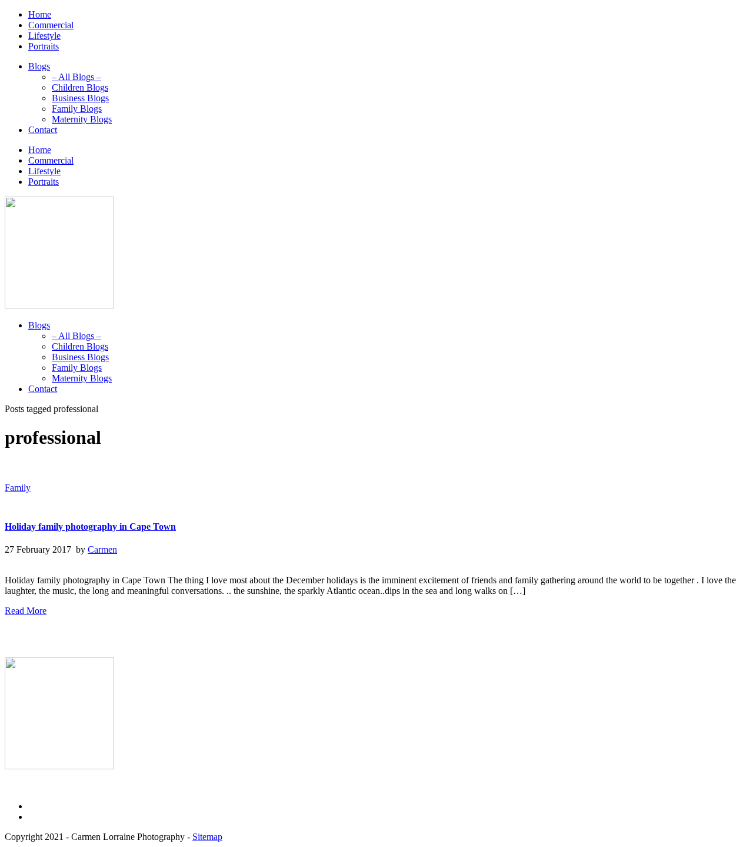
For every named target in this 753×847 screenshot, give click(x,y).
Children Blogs (80, 87)
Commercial (51, 25)
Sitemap (207, 837)
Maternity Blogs (82, 119)
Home (39, 14)
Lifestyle (44, 36)
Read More (25, 611)
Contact (42, 130)
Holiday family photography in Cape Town (90, 527)
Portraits (43, 46)
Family (18, 488)
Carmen (102, 549)
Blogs (39, 66)
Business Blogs (80, 98)
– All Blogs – (76, 77)
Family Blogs (77, 109)
